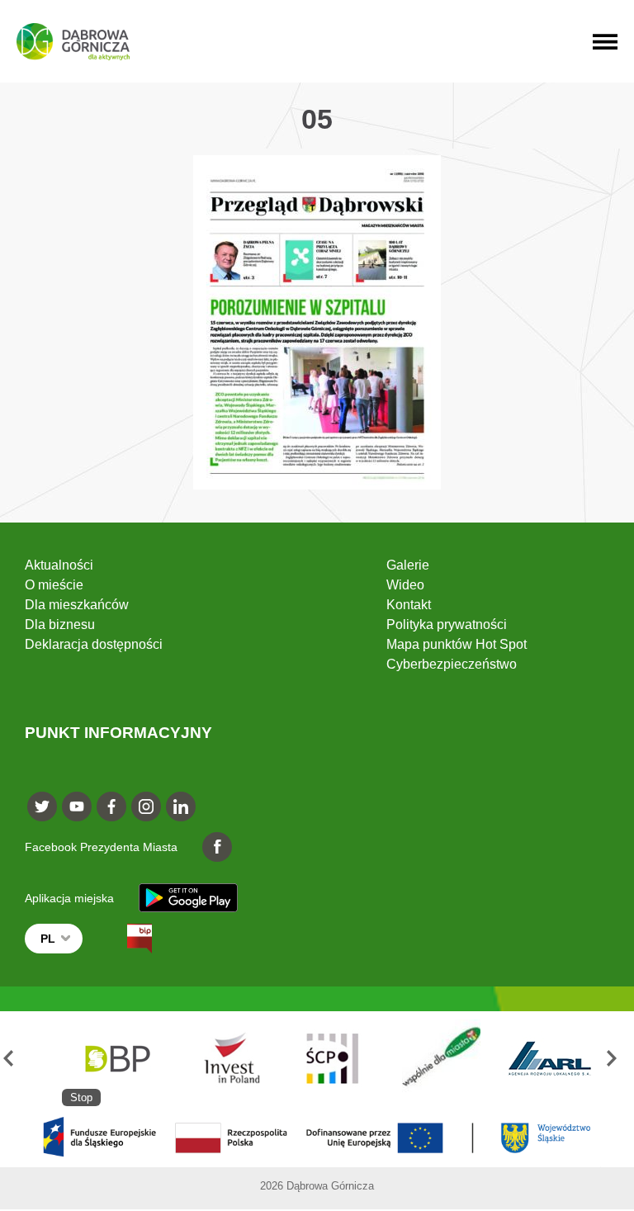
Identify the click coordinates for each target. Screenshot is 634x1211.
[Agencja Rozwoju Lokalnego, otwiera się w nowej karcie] (549, 1058)
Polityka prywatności (446, 624)
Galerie (407, 565)
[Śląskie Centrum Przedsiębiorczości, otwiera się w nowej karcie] (333, 1058)
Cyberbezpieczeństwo (451, 664)
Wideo (405, 585)
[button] (15, 1058)
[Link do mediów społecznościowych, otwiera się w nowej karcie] (42, 806)
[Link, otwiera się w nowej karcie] (124, 938)
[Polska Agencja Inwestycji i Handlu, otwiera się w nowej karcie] (224, 1058)
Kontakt (408, 605)
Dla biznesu (60, 624)
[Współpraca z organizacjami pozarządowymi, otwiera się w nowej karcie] (441, 1058)
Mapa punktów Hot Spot (456, 644)
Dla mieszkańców (77, 605)
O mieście (54, 585)
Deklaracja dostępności (94, 644)
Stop (81, 1097)
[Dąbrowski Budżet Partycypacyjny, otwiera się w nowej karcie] (116, 1058)
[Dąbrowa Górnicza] (73, 41)
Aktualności (59, 565)
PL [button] (47, 938)
